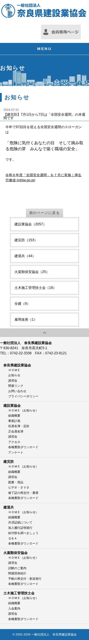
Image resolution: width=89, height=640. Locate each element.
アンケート (15, 452)
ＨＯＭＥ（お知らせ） (23, 410)
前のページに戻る (44, 213)
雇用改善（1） (25, 319)
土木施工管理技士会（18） (35, 288)
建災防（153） (26, 240)
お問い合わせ (17, 391)
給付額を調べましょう (23, 533)
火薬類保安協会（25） (31, 272)
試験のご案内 (17, 568)
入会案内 (14, 608)
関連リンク (15, 385)
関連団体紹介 (17, 573)
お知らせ (14, 375)
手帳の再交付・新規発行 (24, 578)
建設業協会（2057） (30, 224)
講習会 (12, 380)
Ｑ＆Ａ (12, 538)
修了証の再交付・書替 (23, 492)
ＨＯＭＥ (14, 370)
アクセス (14, 442)
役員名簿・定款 (18, 426)
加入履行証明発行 (20, 527)
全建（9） (22, 303)
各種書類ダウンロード (23, 447)
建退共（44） (25, 256)
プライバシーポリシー (23, 396)
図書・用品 (15, 482)
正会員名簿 (15, 431)
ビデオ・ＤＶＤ (18, 487)
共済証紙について (20, 522)
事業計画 (14, 421)
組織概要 (14, 415)
